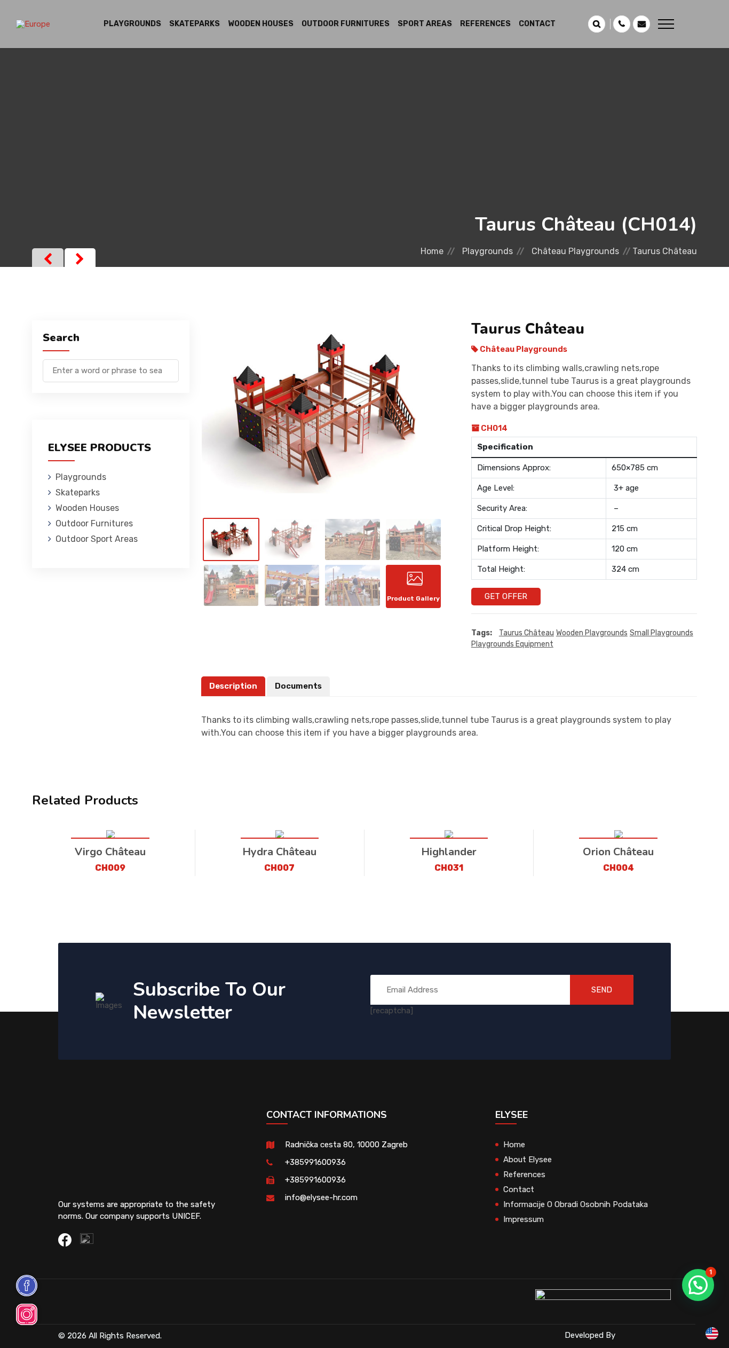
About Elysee (527, 1159)
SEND (601, 990)
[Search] (171, 365)
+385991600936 (315, 1162)
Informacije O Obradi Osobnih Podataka (575, 1204)
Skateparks (78, 492)
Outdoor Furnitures (94, 523)
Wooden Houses (87, 508)
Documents (298, 686)
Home (432, 251)
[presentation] (48, 259)
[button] (698, 1285)
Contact (537, 23)
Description (233, 686)
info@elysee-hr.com (321, 1197)
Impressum (523, 1219)
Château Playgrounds (575, 251)
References (485, 23)
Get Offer (506, 596)
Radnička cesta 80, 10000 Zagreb (346, 1144)
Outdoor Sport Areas (97, 539)
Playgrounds (487, 251)
